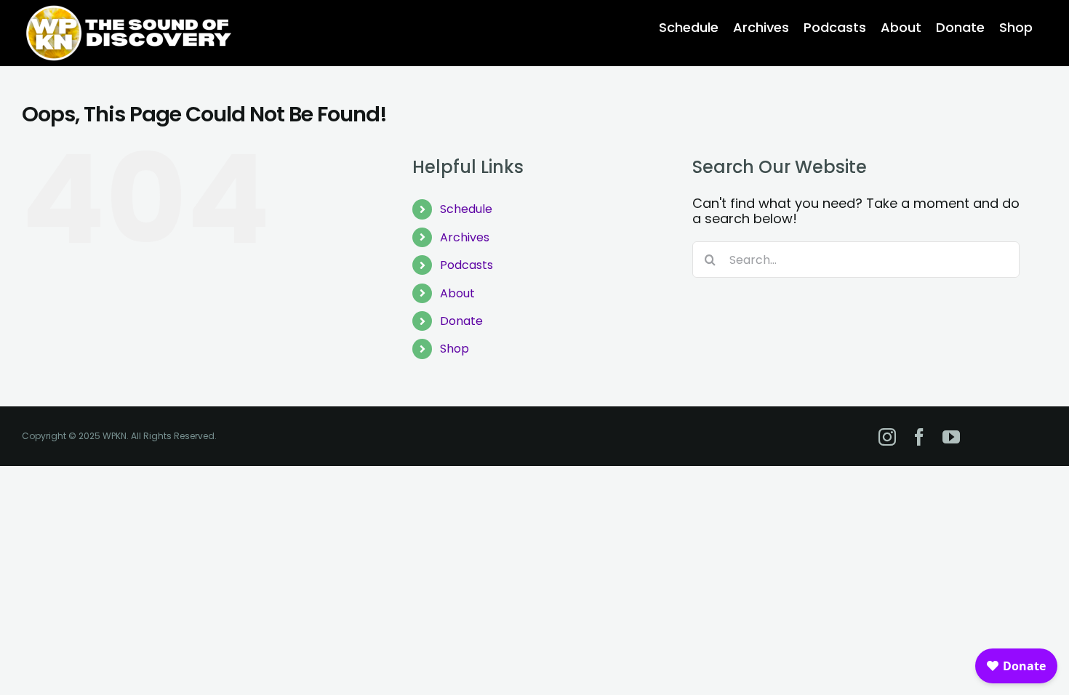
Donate (461, 321)
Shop (454, 348)
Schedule (466, 209)
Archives (464, 237)
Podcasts (466, 265)
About (457, 293)
